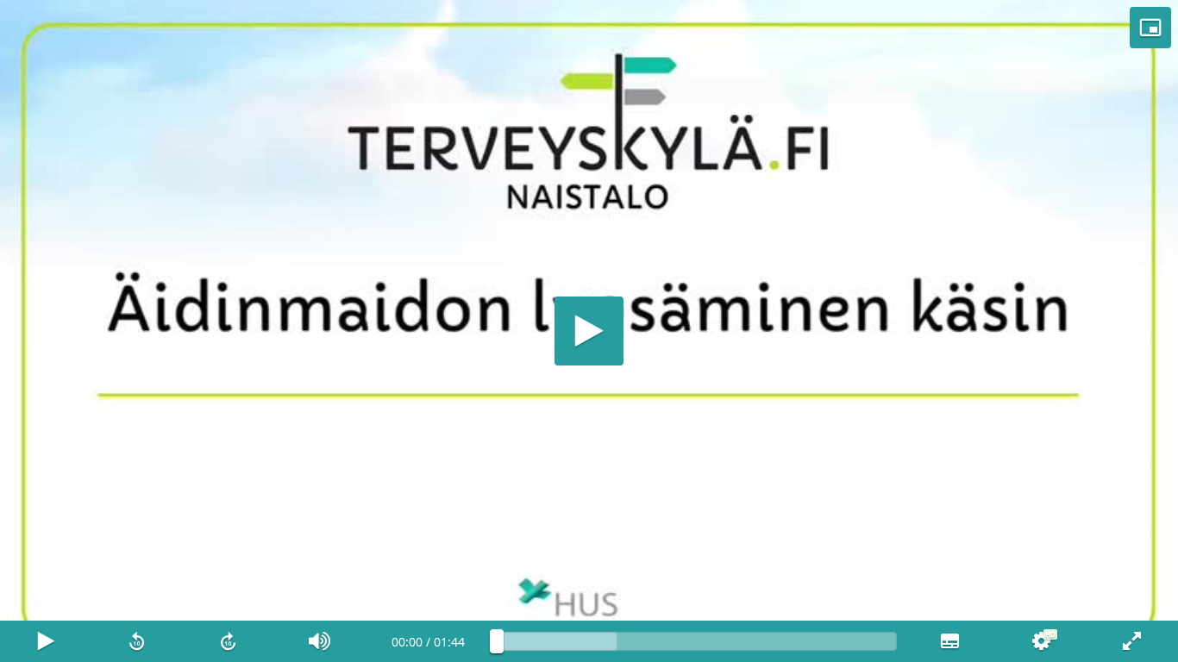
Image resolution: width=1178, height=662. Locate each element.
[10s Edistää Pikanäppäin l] (228, 641)
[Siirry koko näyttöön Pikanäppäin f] (1132, 641)
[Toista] (589, 331)
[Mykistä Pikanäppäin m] (320, 641)
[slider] (697, 641)
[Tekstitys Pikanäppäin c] (949, 641)
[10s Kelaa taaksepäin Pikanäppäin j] (137, 641)
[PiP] (1150, 27)
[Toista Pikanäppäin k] (45, 641)
